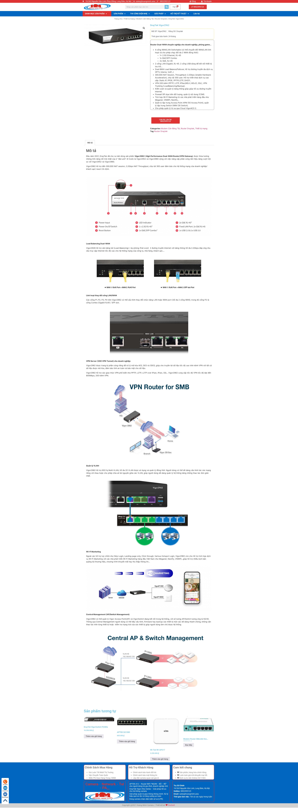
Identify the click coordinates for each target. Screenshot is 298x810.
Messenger (5, 797)
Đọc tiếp (188, 745)
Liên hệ (196, 14)
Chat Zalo (5, 791)
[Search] (167, 7)
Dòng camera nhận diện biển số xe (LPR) (146, 799)
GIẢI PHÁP (158, 14)
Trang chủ (118, 19)
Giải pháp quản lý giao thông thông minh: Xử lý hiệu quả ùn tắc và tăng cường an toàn (148, 795)
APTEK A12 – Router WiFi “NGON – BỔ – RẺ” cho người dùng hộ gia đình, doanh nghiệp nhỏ (148, 785)
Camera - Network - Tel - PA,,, (104, 786)
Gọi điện (5, 784)
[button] (144, 28)
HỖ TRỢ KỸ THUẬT (178, 14)
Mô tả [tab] (90, 142)
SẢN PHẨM (118, 14)
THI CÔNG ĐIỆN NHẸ (138, 14)
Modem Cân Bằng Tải (144, 19)
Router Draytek (161, 19)
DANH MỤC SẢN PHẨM (95, 14)
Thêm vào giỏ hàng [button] (94, 736)
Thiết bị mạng (129, 19)
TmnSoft (171, 805)
